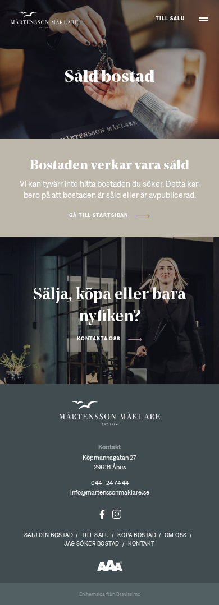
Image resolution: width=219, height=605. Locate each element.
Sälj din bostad (48, 535)
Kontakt (141, 543)
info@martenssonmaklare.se (109, 492)
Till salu (170, 18)
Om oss (176, 535)
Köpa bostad (136, 535)
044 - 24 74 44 (110, 483)
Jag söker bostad (92, 543)
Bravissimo (128, 594)
